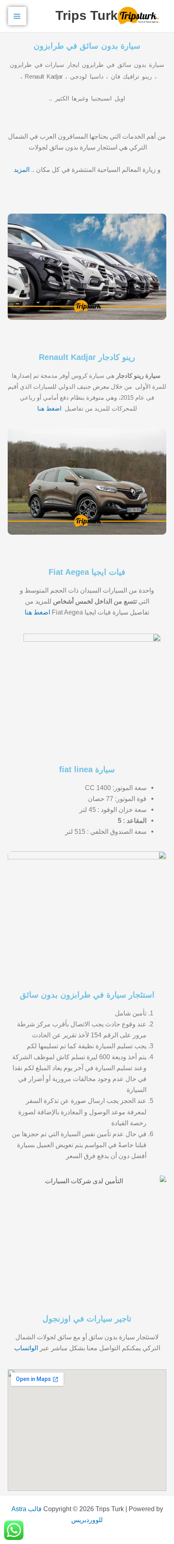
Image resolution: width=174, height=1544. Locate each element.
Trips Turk (86, 15)
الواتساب (26, 1347)
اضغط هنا (50, 408)
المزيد (22, 169)
